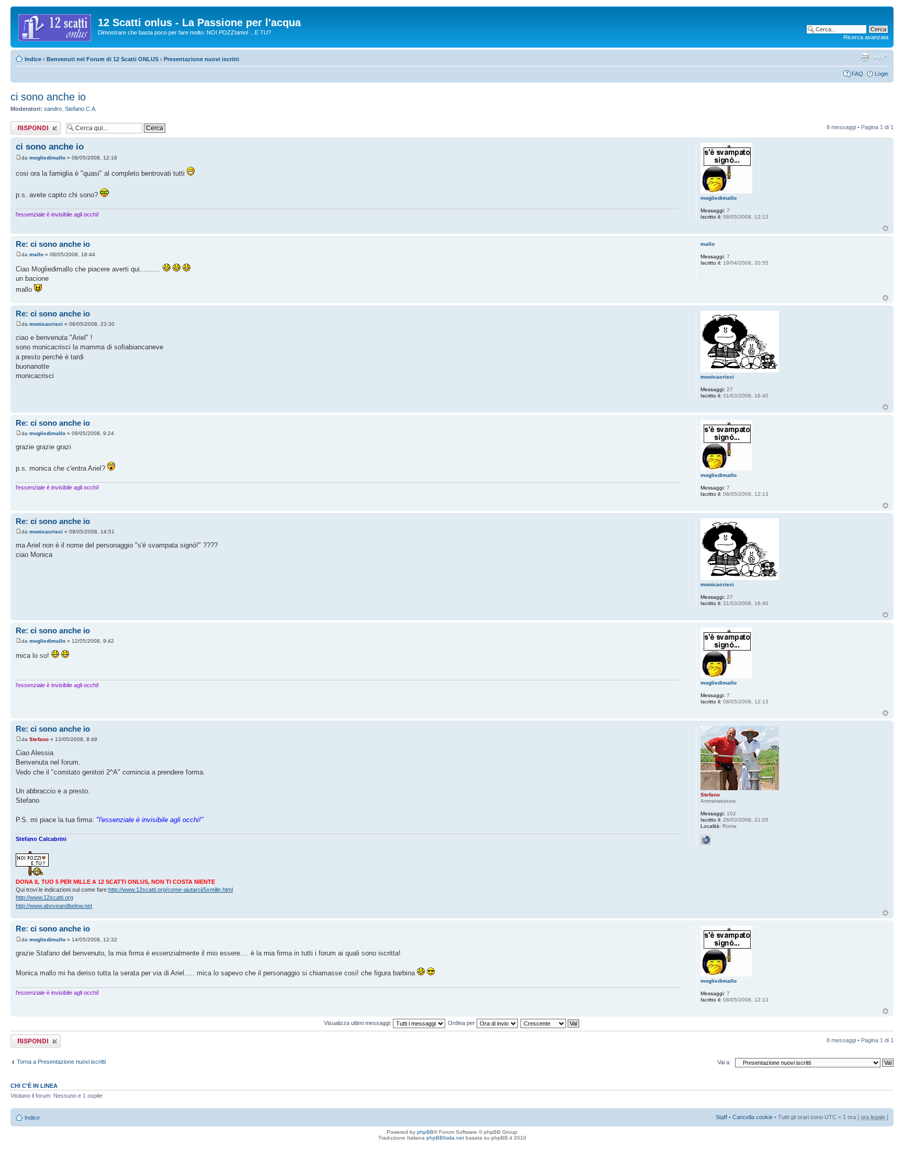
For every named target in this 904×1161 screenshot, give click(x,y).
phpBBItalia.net (445, 1138)
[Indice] (55, 25)
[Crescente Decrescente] (550, 1023)
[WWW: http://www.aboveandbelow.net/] (705, 840)
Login (881, 74)
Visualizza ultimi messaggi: (358, 1023)
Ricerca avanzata (865, 37)
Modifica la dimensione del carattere (880, 57)
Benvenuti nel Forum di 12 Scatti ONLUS (103, 59)
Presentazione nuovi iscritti (201, 59)
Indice (33, 59)
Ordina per (462, 1023)
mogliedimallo (47, 158)
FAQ (857, 74)
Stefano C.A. (81, 109)
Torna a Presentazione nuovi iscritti (61, 1061)
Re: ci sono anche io (53, 244)
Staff (721, 1117)
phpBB (425, 1132)
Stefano (39, 739)
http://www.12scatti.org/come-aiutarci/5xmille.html (170, 889)
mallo (36, 254)
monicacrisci (46, 324)
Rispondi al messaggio (24, 127)
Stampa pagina (865, 57)
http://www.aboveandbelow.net (54, 906)
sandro (53, 109)
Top (885, 228)
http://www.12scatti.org (44, 897)
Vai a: (724, 1062)
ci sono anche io (48, 97)
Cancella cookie (752, 1117)
